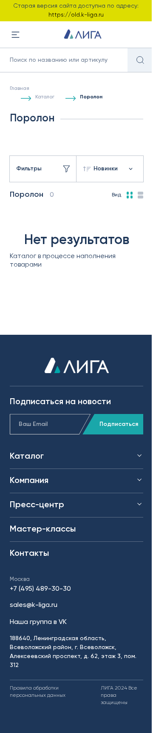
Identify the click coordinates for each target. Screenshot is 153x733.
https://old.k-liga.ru (76, 15)
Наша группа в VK (38, 622)
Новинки (106, 169)
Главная (19, 88)
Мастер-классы (43, 529)
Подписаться (118, 424)
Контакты (29, 553)
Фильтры (29, 169)
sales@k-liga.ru (33, 605)
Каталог (44, 97)
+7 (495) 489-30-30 (40, 589)
